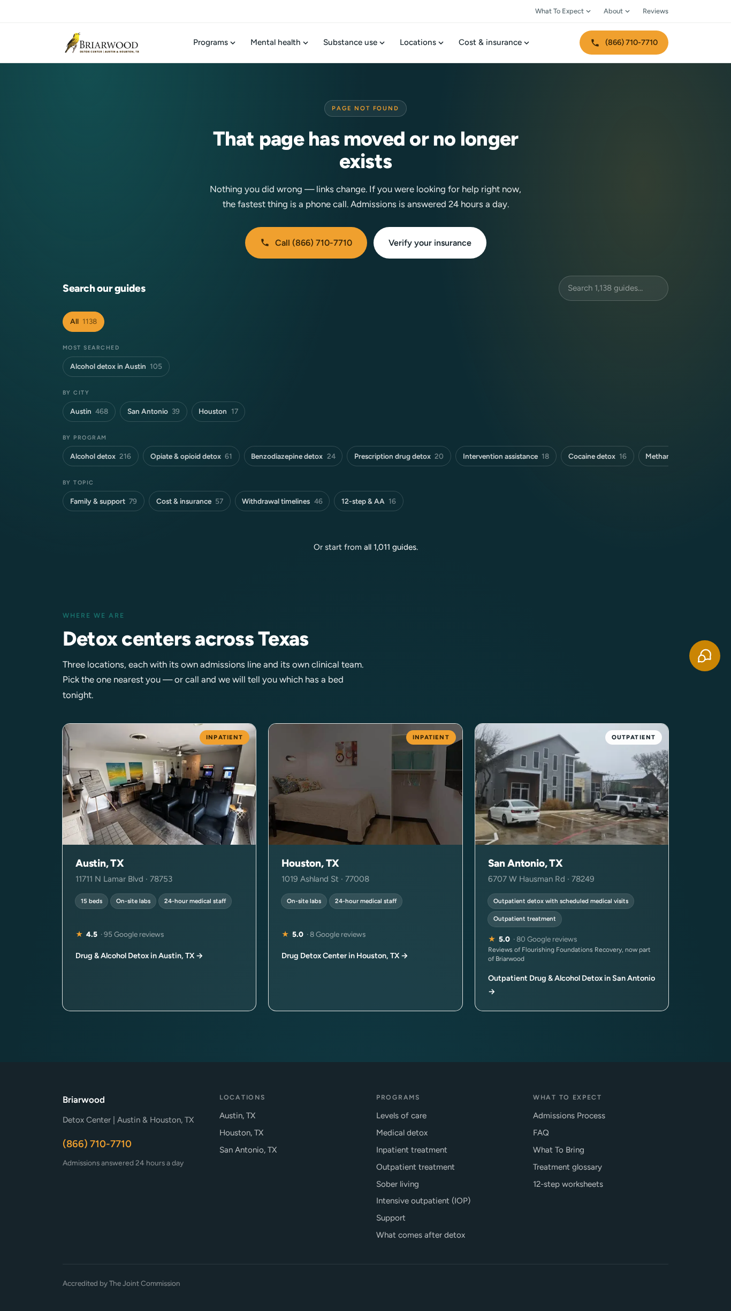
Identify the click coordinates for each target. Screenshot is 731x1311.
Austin (89, 411)
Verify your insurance (430, 243)
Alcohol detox (100, 456)
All (83, 321)
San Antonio (153, 411)
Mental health (275, 42)
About (613, 11)
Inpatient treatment (411, 1150)
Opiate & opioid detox (191, 456)
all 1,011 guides (390, 547)
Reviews (655, 11)
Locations (418, 42)
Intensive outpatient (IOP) (423, 1201)
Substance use (350, 42)
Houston (218, 411)
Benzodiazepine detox (293, 456)
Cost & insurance (490, 42)
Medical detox (402, 1133)
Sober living (397, 1184)
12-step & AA (368, 501)
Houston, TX (241, 1133)
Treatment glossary (567, 1167)
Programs (210, 42)
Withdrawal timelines (282, 501)
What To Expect (559, 11)
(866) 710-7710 (631, 42)
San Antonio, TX (248, 1150)
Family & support (103, 501)
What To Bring (558, 1150)
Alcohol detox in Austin (116, 366)
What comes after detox (420, 1235)
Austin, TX (237, 1115)
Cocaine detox (597, 456)
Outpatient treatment (415, 1167)
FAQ (541, 1133)
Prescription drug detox (399, 456)
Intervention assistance (506, 456)
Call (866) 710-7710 (313, 243)
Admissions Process (569, 1115)
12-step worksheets (568, 1184)
